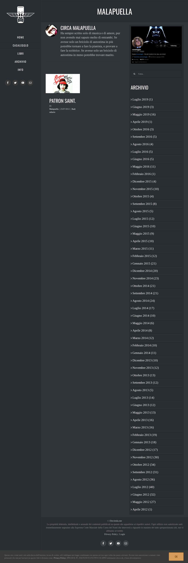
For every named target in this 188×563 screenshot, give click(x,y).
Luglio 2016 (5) (142, 151)
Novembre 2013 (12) (145, 367)
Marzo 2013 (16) (143, 427)
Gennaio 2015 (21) (144, 263)
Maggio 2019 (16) (144, 114)
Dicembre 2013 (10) (145, 360)
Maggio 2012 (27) (144, 502)
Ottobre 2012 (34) (143, 464)
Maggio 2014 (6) (143, 323)
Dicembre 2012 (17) (145, 450)
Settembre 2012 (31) (145, 472)
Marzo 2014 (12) (143, 338)
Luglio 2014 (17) (143, 308)
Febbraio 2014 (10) (144, 345)
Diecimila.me (116, 521)
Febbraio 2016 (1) (143, 174)
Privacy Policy (111, 534)
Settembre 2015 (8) (144, 204)
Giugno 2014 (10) (143, 315)
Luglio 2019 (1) (142, 99)
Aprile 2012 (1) (142, 509)
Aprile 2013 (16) (143, 420)
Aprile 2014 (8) (142, 330)
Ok (176, 556)
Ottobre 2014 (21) (143, 286)
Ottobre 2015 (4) (143, 196)
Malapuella (53, 109)
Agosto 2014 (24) (143, 300)
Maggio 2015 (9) (143, 233)
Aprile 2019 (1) (142, 122)
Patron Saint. (62, 100)
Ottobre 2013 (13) (143, 375)
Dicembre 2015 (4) (144, 181)
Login (122, 534)
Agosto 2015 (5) (142, 211)
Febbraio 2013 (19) (144, 435)
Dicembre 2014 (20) (145, 271)
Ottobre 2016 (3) (143, 129)
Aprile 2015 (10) (143, 241)
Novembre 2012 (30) (145, 457)
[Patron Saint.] (63, 83)
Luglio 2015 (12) (143, 218)
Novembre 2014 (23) (145, 278)
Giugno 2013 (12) (143, 405)
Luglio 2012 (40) (143, 487)
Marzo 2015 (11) (143, 248)
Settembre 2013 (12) (145, 382)
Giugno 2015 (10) (143, 226)
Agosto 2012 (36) (143, 479)
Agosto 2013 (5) (142, 390)
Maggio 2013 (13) (144, 412)
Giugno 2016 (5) (143, 159)
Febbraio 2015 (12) (144, 256)
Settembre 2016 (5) (144, 136)
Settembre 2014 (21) (145, 293)
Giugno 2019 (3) (143, 107)
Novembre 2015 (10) (145, 189)
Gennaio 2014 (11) (144, 353)
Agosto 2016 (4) (142, 144)
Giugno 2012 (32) (143, 494)
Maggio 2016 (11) (143, 166)
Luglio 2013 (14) (143, 397)
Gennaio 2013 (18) (144, 442)
